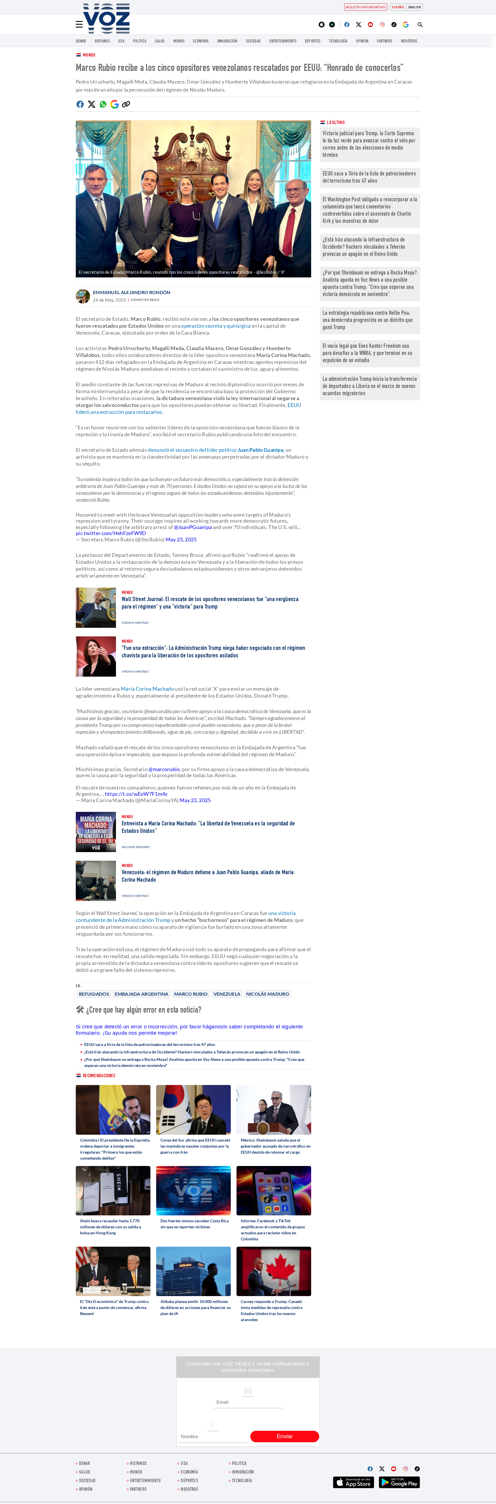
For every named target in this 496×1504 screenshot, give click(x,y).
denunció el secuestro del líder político (215, 450)
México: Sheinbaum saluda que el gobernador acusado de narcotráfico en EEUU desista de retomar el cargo (276, 1146)
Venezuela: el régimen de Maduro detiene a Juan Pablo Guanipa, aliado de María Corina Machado (208, 876)
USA (121, 41)
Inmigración (227, 41)
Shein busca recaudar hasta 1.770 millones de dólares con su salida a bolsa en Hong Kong (110, 1226)
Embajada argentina (141, 994)
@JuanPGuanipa (193, 527)
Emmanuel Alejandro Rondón (131, 292)
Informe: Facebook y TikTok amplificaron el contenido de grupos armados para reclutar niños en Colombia (273, 1229)
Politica (139, 41)
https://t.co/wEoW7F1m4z (136, 794)
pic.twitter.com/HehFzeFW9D (111, 533)
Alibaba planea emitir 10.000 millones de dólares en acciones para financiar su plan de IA (195, 1307)
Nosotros (409, 41)
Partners (384, 41)
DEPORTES (312, 41)
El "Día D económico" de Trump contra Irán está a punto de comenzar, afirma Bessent (114, 1307)
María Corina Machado (147, 689)
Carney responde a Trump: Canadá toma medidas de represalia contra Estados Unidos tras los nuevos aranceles (271, 1310)
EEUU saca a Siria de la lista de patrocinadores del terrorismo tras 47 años (149, 1044)
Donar (81, 41)
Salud (160, 41)
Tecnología (338, 41)
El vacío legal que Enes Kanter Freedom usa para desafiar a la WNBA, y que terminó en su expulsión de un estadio (367, 353)
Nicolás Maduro (267, 994)
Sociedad (253, 41)
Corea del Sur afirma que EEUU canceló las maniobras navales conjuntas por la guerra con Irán (195, 1146)
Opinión (362, 41)
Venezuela (227, 994)
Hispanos (102, 41)
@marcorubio (164, 769)
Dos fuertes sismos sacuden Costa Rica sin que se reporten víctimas (194, 1223)
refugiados (94, 994)
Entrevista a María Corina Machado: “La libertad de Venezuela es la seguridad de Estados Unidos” (208, 828)
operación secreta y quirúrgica (215, 326)
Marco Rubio (191, 994)
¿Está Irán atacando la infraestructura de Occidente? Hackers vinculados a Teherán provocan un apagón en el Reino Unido (192, 1051)
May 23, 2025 (181, 539)
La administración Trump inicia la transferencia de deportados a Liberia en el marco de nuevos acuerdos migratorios (370, 387)
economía (200, 41)
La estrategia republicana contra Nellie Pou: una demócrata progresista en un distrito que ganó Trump (367, 320)
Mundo (179, 41)
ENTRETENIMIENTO (282, 41)
